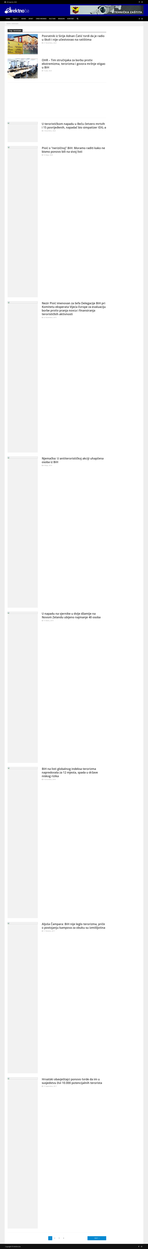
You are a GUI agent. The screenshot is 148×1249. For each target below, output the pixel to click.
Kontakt (70, 19)
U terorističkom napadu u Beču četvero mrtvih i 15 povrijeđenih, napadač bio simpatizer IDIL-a (74, 125)
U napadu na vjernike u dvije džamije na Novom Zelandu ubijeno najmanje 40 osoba (71, 615)
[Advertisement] (57, 100)
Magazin (61, 19)
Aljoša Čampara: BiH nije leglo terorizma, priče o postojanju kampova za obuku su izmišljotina (73, 925)
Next (96, 1238)
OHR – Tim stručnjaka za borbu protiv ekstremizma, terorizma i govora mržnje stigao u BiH (73, 63)
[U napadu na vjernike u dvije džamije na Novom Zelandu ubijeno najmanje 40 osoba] (23, 687)
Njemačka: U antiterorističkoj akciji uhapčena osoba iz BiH (73, 460)
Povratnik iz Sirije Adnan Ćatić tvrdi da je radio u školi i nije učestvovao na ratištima (73, 37)
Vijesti (15, 19)
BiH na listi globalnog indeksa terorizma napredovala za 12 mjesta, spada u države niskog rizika (70, 772)
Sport (31, 19)
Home (8, 19)
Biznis (23, 19)
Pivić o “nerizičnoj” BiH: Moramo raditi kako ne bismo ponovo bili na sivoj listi (73, 149)
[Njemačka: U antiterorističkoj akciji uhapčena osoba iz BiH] (23, 532)
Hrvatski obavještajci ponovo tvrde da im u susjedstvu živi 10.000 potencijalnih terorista (72, 1081)
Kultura (52, 19)
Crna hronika (41, 19)
